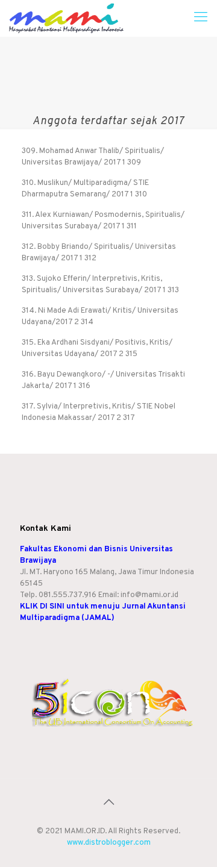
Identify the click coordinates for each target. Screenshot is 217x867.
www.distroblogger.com (109, 843)
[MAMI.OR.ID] (67, 18)
